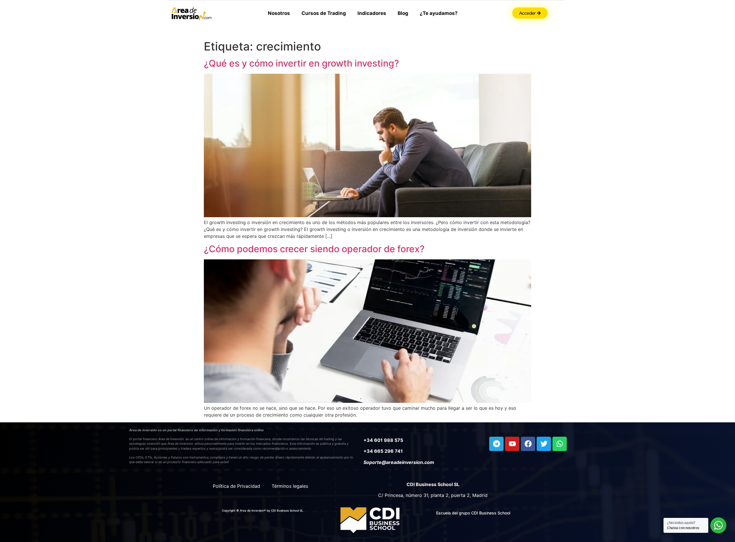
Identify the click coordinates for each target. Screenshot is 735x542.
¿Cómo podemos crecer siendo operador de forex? (314, 249)
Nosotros (279, 13)
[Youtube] (512, 444)
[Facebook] (528, 444)
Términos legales (290, 486)
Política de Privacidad (236, 486)
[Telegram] (496, 444)
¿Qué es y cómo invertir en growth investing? (301, 63)
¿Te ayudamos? (439, 13)
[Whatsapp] (559, 444)
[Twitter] (544, 444)
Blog (403, 13)
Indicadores (371, 13)
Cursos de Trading (323, 13)
